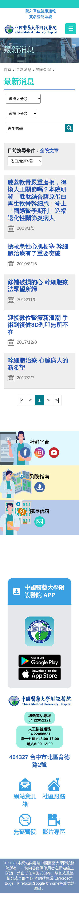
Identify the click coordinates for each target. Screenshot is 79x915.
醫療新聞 (43, 69)
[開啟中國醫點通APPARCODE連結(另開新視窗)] (39, 631)
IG (39, 452)
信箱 (39, 521)
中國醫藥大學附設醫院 (39, 701)
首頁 (7, 69)
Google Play (39, 660)
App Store (39, 673)
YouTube (54, 452)
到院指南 (39, 487)
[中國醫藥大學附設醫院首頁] (36, 29)
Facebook (25, 452)
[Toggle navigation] (70, 28)
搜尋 (69, 128)
